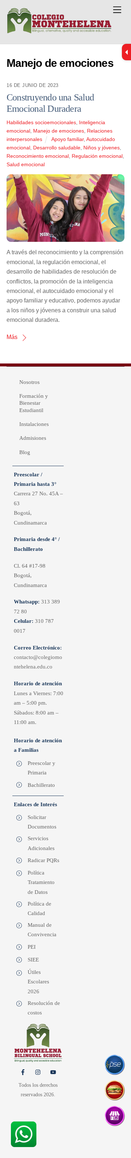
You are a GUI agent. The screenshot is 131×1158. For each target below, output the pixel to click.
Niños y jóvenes (101, 148)
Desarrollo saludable (56, 148)
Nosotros (29, 382)
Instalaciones (34, 424)
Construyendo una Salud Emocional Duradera (50, 103)
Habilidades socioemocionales (41, 122)
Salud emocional (26, 164)
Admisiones (32, 438)
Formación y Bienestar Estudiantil (33, 403)
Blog (24, 452)
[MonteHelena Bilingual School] (59, 31)
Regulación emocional (97, 156)
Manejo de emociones (58, 131)
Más (12, 337)
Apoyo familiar (67, 139)
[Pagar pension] (115, 1065)
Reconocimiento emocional (38, 156)
